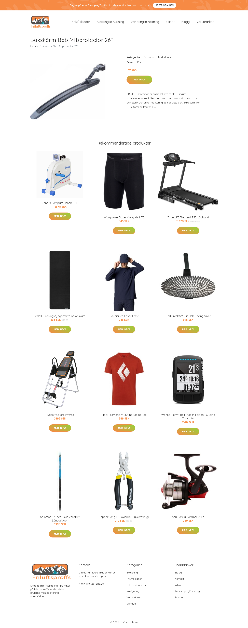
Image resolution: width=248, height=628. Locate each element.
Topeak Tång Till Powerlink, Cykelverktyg (124, 517)
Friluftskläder (81, 22)
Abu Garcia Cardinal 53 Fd (188, 517)
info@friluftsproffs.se (91, 583)
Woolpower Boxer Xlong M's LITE (124, 217)
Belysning (132, 572)
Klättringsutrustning (110, 22)
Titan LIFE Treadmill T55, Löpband (188, 217)
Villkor (178, 585)
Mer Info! (139, 79)
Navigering (133, 591)
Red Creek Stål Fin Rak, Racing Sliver (188, 316)
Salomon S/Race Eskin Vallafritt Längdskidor (60, 518)
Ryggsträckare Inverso (60, 414)
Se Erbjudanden (165, 5)
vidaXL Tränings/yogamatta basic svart (60, 316)
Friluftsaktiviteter (136, 585)
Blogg (185, 22)
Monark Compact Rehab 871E (60, 203)
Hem (33, 46)
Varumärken (205, 22)
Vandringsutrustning (145, 22)
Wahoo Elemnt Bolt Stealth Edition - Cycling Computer (188, 416)
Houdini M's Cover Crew (124, 316)
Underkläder (165, 57)
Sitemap (179, 597)
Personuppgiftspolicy (187, 591)
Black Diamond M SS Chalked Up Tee (124, 414)
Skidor (170, 22)
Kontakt (179, 578)
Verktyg (131, 603)
